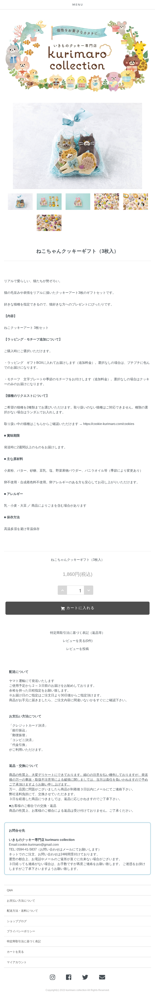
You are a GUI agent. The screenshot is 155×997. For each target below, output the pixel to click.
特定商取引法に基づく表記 (24, 941)
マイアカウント (17, 962)
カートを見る (15, 951)
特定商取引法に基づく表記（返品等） (77, 632)
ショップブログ (17, 921)
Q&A (10, 890)
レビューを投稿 (77, 649)
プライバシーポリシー (21, 931)
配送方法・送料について (22, 910)
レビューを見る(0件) (77, 640)
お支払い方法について (21, 900)
